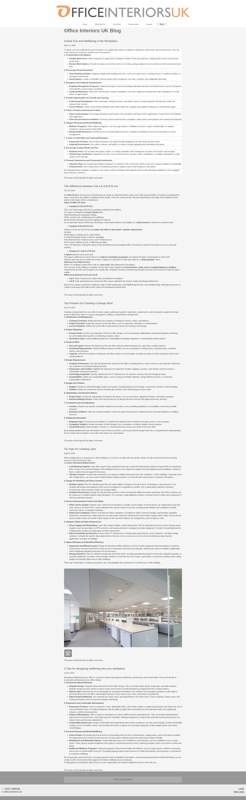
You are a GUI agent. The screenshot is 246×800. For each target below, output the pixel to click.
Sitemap (16, 788)
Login (241, 788)
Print (7, 788)
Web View (239, 792)
